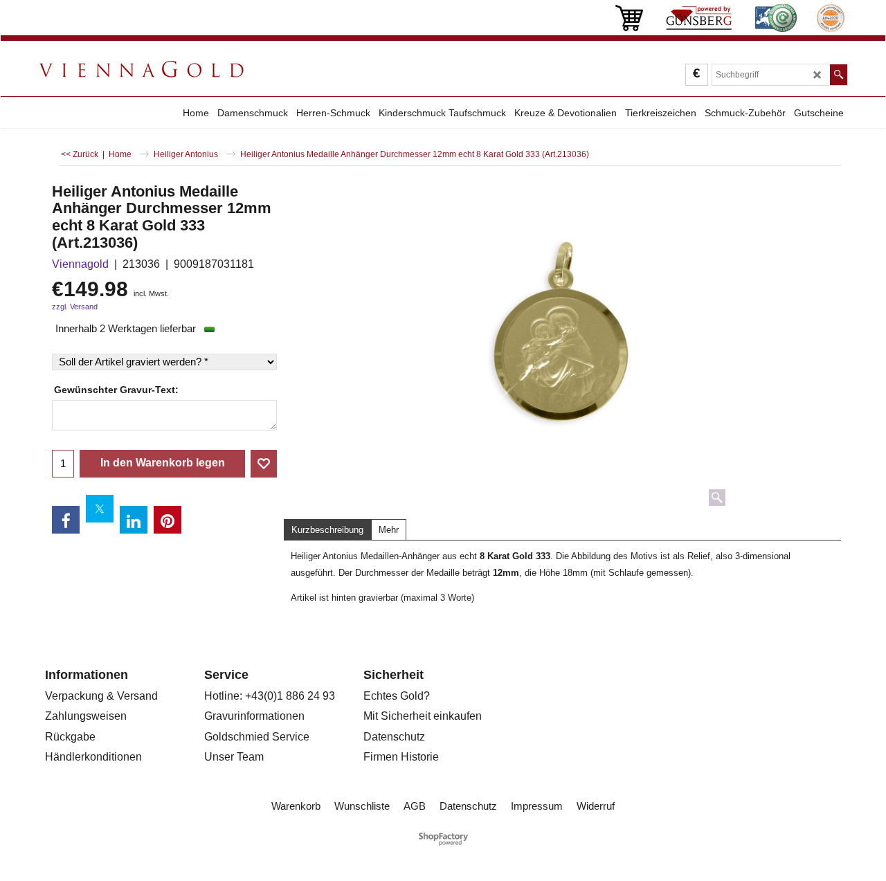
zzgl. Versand (75, 306)
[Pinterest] (167, 520)
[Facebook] (66, 520)
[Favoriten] (264, 464)
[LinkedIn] (133, 520)
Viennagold (80, 264)
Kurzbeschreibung (327, 530)
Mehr (389, 530)
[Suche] (838, 74)
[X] (100, 509)
